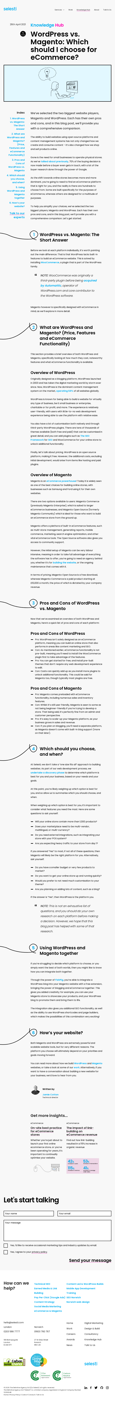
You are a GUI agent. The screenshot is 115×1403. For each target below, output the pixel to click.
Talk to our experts (17, 215)
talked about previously (54, 161)
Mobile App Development (80, 1288)
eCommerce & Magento (48, 1311)
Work (70, 10)
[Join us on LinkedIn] (85, 1388)
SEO (50, 439)
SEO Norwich (73, 1297)
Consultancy (91, 1334)
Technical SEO (42, 1284)
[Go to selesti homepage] (9, 9)
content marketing (70, 646)
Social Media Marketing (47, 1306)
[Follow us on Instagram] (107, 1388)
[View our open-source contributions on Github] (101, 1388)
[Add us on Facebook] (91, 1388)
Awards (70, 1339)
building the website (64, 562)
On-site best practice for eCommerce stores (46, 1131)
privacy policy (39, 1252)
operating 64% (64, 391)
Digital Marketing (93, 1323)
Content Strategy (44, 1302)
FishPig (59, 979)
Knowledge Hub (83, 10)
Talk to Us (107, 10)
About (96, 10)
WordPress (80, 1063)
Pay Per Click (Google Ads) (49, 1297)
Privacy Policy (15, 1395)
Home (69, 1323)
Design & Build (92, 1328)
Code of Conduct (28, 1395)
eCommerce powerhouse (61, 481)
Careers (70, 1334)
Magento (97, 1063)
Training (71, 1293)
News (69, 1345)
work (77, 1067)
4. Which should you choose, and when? (16, 179)
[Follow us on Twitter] (96, 1388)
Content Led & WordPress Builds (85, 1284)
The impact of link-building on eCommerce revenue (81, 1131)
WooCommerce (50, 262)
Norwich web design (78, 1302)
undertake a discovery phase (47, 772)
